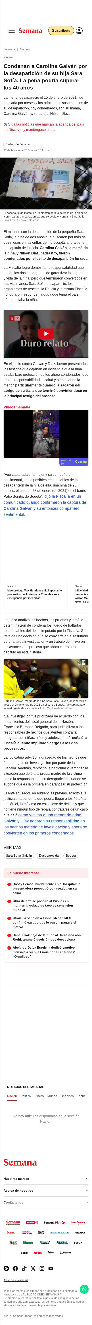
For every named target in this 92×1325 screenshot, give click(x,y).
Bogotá (71, 855)
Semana (9, 49)
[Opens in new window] (15, 1268)
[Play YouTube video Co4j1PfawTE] (46, 334)
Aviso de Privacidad (20, 1280)
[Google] (6, 1268)
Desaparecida (49, 855)
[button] (46, 334)
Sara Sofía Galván (19, 855)
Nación (25, 49)
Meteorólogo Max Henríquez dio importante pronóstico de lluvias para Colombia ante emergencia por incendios (34, 594)
